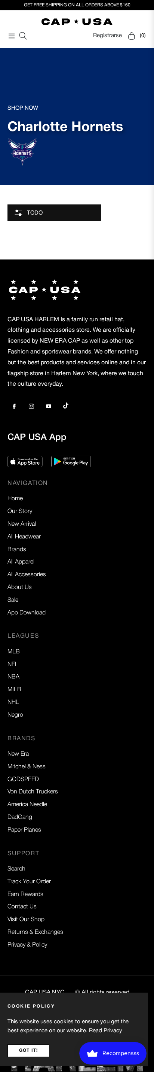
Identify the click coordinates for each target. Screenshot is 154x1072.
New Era (18, 754)
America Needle (27, 804)
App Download (26, 613)
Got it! (28, 1050)
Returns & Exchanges (35, 932)
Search (16, 869)
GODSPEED (23, 779)
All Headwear (24, 537)
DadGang (19, 817)
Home (15, 498)
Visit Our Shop (25, 919)
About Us (19, 587)
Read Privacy (105, 1030)
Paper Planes (24, 830)
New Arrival (21, 524)
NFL (12, 664)
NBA (13, 677)
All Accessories (26, 574)
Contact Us (22, 906)
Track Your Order (29, 881)
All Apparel (20, 562)
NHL (13, 702)
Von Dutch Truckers (32, 792)
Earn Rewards (25, 894)
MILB (14, 689)
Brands (16, 549)
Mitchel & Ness (26, 766)
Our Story (19, 511)
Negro (15, 715)
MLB (13, 652)
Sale (12, 600)
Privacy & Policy (27, 945)
